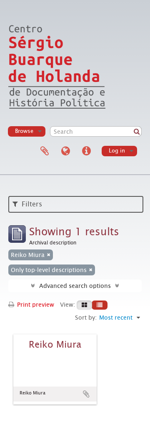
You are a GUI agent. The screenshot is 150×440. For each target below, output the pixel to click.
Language (65, 151)
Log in (117, 151)
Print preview (34, 304)
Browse (24, 131)
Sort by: (86, 317)
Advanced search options (75, 285)
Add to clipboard (86, 394)
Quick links (86, 151)
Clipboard (44, 151)
